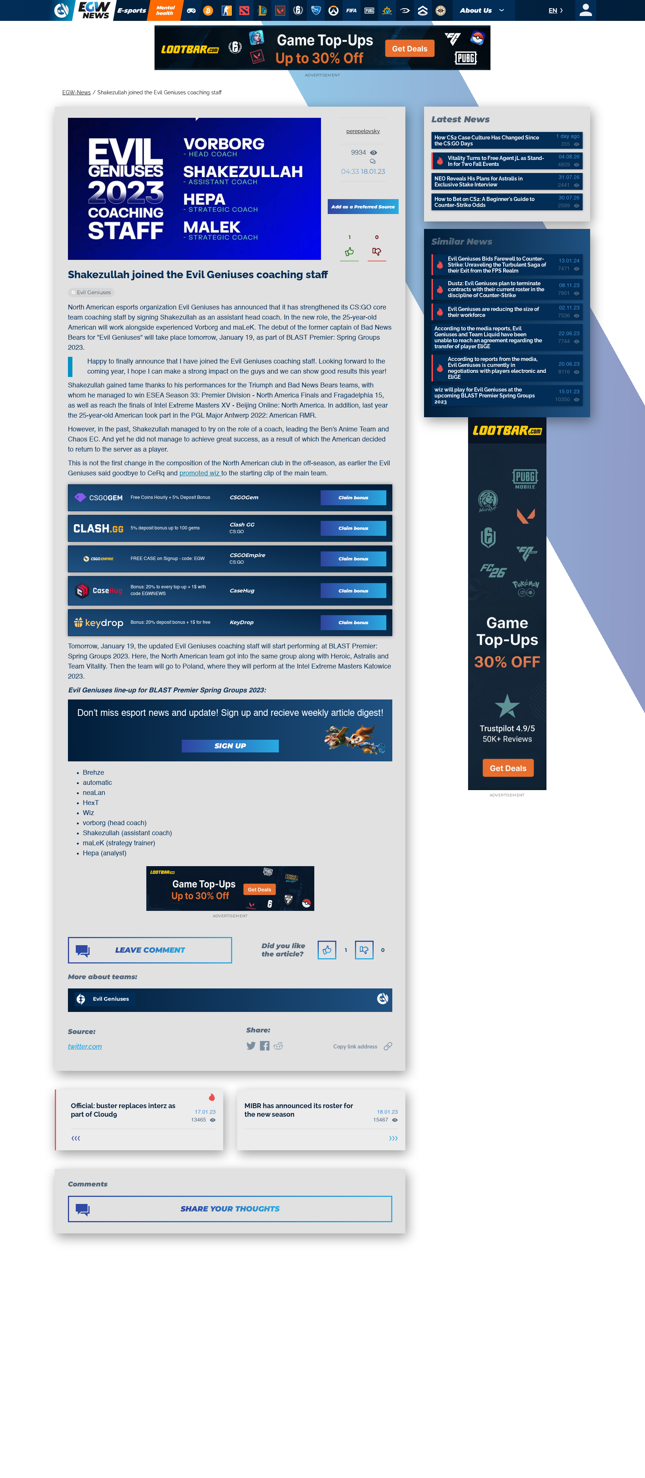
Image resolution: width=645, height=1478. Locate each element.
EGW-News (76, 92)
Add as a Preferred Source (363, 207)
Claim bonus (353, 497)
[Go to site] (98, 497)
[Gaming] (191, 10)
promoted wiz (200, 473)
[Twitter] (251, 1046)
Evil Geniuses (94, 292)
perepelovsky (363, 131)
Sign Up (230, 746)
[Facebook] (264, 1046)
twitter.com (85, 1046)
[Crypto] (208, 10)
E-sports (132, 10)
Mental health (165, 10)
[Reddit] (278, 1046)
